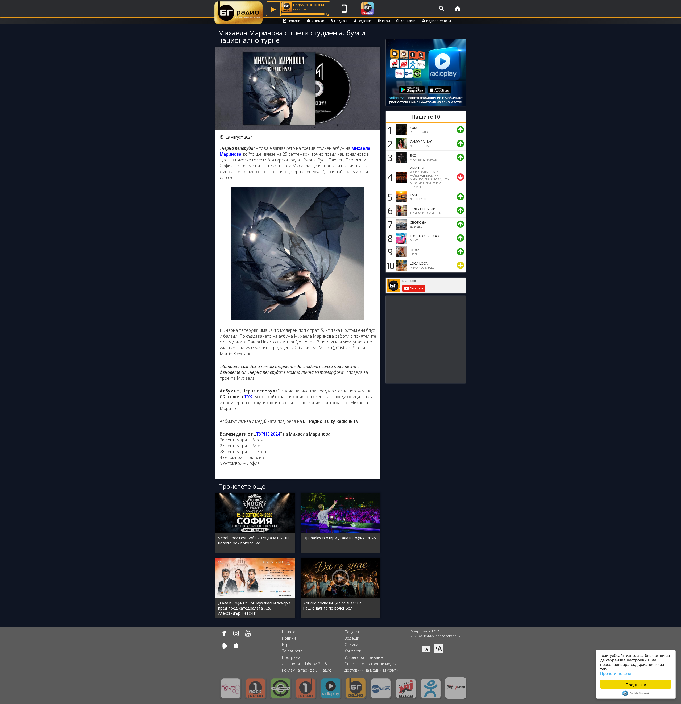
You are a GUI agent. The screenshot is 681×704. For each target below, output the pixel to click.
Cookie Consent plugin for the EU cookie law (635, 693)
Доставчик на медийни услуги (371, 670)
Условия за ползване (363, 657)
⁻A (426, 649)
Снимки (318, 20)
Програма (291, 657)
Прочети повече (615, 673)
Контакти (408, 20)
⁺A (438, 648)
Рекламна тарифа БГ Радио (306, 670)
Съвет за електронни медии (370, 663)
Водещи (364, 20)
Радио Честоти (438, 20)
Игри (386, 20)
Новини (294, 20)
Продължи (636, 684)
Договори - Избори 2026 (304, 663)
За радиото (292, 650)
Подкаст (340, 20)
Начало (289, 631)
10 (389, 265)
